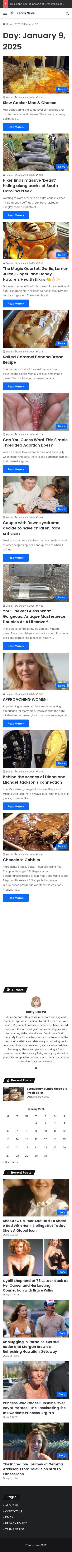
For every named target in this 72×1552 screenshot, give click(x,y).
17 (45, 1139)
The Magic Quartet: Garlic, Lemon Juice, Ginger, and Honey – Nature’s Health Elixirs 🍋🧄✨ (35, 274)
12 (64, 1130)
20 (7, 1147)
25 (54, 1147)
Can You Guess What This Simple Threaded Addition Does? (35, 442)
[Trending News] (25, 13)
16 (36, 1139)
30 (36, 1155)
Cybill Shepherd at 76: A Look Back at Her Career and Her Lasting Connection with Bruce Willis (35, 1285)
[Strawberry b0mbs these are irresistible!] (13, 1094)
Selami (9, 97)
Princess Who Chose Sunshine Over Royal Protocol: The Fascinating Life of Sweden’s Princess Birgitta (34, 1408)
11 (55, 1130)
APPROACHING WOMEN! (25, 699)
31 (45, 1155)
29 (26, 1155)
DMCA (9, 1517)
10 (45, 1130)
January (28, 24)
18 (55, 1139)
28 (17, 1155)
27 (7, 1155)
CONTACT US (13, 1511)
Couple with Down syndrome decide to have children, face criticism (31, 528)
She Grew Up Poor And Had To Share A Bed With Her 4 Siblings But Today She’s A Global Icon (34, 1225)
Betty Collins (36, 1012)
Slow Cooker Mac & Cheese (29, 102)
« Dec (6, 1162)
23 (36, 1147)
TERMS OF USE (14, 1529)
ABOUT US (12, 1505)
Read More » (16, 127)
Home (9, 24)
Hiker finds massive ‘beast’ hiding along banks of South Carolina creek (30, 186)
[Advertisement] (36, 945)
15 (26, 1139)
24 (45, 1147)
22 (26, 1147)
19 (64, 1139)
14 (17, 1139)
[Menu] (5, 14)
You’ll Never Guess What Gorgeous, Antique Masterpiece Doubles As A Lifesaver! (34, 616)
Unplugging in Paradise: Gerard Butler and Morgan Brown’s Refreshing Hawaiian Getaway (31, 1346)
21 (17, 1147)
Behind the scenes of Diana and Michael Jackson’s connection (34, 779)
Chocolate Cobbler (22, 859)
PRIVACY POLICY (16, 1523)
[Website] (36, 1067)
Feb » (15, 1162)
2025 (18, 24)
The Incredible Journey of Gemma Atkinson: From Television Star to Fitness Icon (33, 1469)
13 (8, 1139)
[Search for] (67, 14)
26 (64, 1147)
